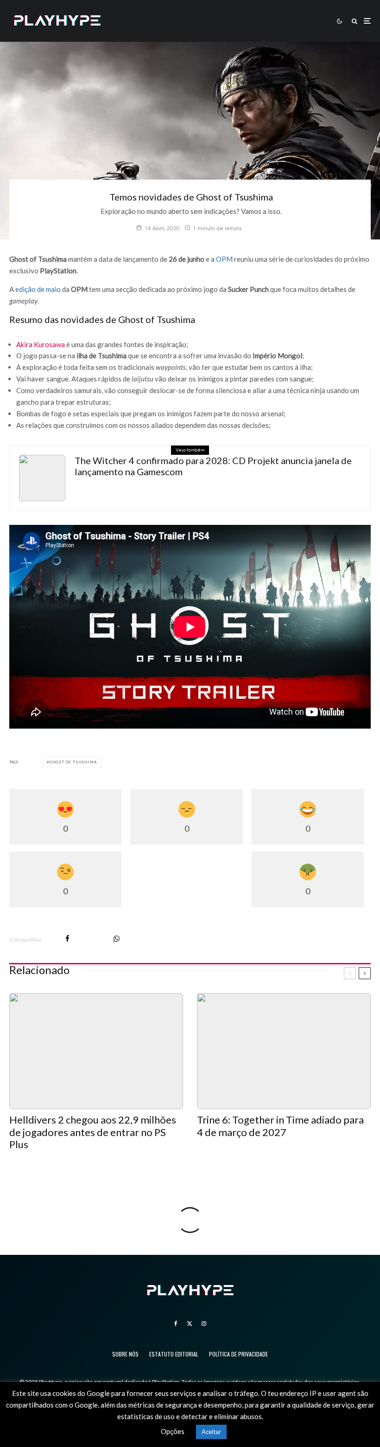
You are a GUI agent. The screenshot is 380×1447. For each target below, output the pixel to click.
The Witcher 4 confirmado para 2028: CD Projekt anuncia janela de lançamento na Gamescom (213, 466)
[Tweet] (91, 938)
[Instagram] (204, 1323)
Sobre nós (125, 1354)
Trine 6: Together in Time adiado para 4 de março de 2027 (280, 1126)
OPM (224, 259)
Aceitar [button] (211, 1431)
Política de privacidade (238, 1354)
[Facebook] (176, 1323)
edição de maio (38, 289)
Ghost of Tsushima (73, 762)
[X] (189, 1323)
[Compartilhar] (67, 938)
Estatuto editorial (173, 1354)
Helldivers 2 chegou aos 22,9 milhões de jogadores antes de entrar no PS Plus (92, 1132)
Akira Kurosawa (40, 344)
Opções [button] (172, 1431)
